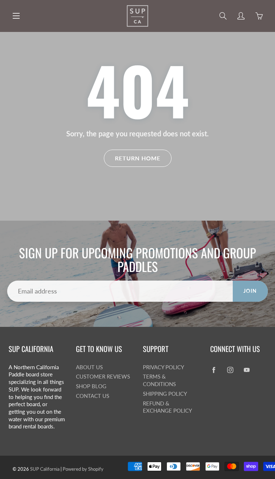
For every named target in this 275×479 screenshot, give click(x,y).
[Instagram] (230, 370)
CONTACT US (92, 396)
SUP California (44, 469)
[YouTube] (247, 370)
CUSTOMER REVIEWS (103, 377)
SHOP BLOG (91, 386)
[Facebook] (214, 370)
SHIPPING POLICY (165, 394)
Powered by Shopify (83, 469)
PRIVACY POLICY (163, 367)
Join (250, 291)
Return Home (137, 158)
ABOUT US (89, 367)
